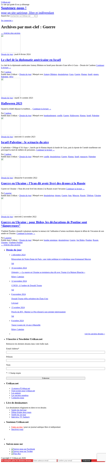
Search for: (5, 16)
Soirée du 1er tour (18, 415)
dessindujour (63, 74)
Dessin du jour (7, 54)
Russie (83, 195)
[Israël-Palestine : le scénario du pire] (10, 134)
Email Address (12, 349)
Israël (90, 74)
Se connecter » (7, 20)
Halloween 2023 (11, 103)
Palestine (4, 77)
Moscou (76, 195)
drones (57, 195)
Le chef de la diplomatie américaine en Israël (31, 59)
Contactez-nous (17, 398)
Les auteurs (16, 393)
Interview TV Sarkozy (20, 417)
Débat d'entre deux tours (21, 412)
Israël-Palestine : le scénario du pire (25, 142)
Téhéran (90, 195)
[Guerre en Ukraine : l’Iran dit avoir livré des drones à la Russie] (10, 175)
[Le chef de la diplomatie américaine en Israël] (10, 52)
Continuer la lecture (42, 109)
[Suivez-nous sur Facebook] (23, 449)
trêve (11, 77)
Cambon (7, 72)
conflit (59, 115)
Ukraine (97, 195)
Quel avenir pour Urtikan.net (23, 391)
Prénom (9, 357)
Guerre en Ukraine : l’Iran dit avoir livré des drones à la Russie (43, 183)
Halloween (74, 115)
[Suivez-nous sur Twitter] (22, 451)
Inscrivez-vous (17, 429)
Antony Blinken (50, 74)
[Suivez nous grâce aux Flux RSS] (16, 454)
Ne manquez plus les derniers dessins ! (16, 460)
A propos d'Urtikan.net (20, 388)
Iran (69, 195)
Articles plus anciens (10, 33)
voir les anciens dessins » (95, 334)
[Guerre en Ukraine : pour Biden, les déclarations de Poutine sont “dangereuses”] (10, 214)
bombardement (50, 115)
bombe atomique (50, 240)
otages (96, 74)
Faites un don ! (17, 427)
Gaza (71, 74)
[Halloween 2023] (10, 95)
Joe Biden (80, 240)
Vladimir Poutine (16, 242)
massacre (84, 156)
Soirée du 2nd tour (18, 410)
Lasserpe (8, 193)
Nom (8, 365)
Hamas (84, 74)
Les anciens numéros (19, 395)
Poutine (89, 240)
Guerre (77, 74)
